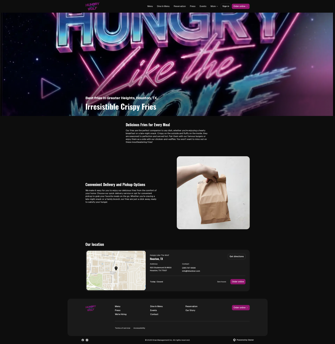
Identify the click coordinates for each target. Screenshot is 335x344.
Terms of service (122, 328)
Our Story (190, 310)
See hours (221, 281)
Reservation (180, 6)
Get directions (237, 256)
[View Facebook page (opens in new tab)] (82, 340)
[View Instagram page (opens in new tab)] (87, 340)
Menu (150, 6)
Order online (238, 281)
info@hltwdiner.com (191, 271)
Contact (154, 314)
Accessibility (139, 328)
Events (203, 6)
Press (192, 6)
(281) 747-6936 (189, 268)
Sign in (225, 6)
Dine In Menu (163, 6)
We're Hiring (120, 314)
